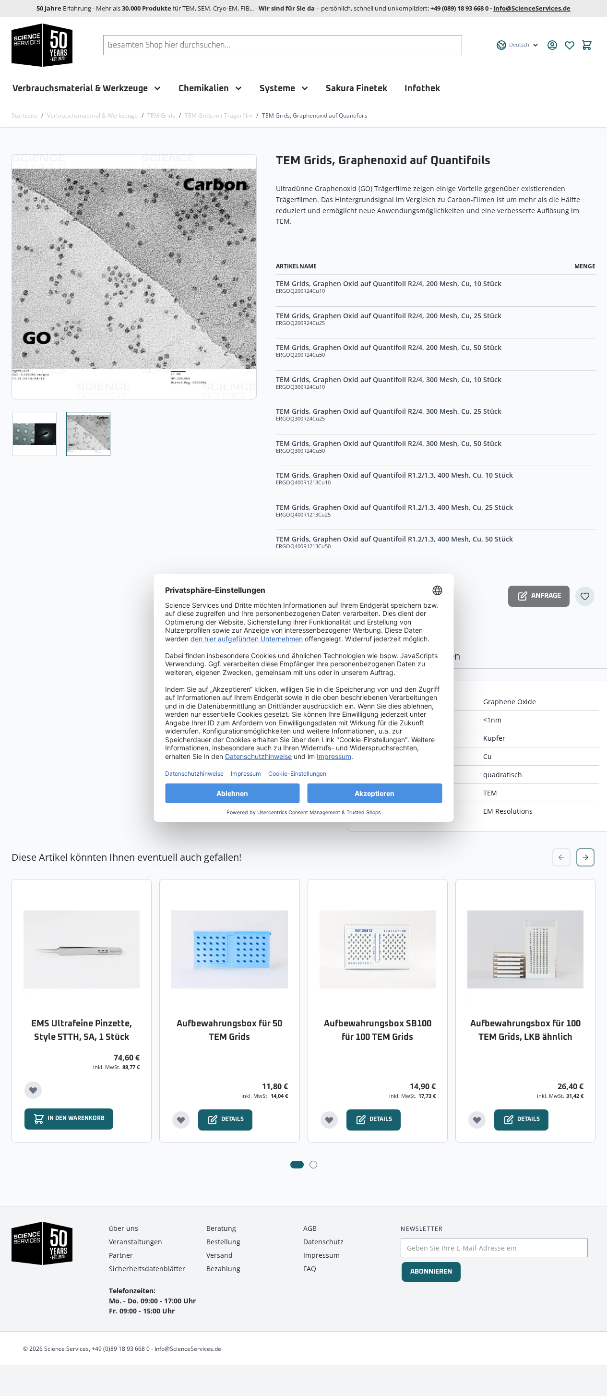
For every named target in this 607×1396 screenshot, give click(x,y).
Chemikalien (204, 88)
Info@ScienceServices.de (532, 8)
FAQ (309, 1268)
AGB (310, 1228)
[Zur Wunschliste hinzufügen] (585, 596)
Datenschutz (323, 1241)
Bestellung (223, 1241)
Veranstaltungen (135, 1241)
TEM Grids (161, 115)
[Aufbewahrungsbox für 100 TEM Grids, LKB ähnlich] (525, 949)
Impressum (321, 1255)
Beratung (221, 1228)
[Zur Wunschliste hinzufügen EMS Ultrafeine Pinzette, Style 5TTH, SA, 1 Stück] (33, 1090)
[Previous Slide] (561, 857)
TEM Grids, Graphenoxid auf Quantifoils (315, 115)
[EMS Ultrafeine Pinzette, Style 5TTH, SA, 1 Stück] (82, 949)
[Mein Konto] (552, 45)
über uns (123, 1228)
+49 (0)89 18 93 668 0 (121, 1349)
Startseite (24, 115)
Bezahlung (223, 1268)
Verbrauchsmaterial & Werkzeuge (80, 88)
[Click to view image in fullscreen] (135, 277)
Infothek (422, 88)
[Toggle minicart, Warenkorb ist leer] (587, 45)
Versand (219, 1255)
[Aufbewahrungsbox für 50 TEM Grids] (229, 949)
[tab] (297, 1164)
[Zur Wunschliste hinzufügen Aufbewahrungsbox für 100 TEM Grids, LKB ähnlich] (477, 1120)
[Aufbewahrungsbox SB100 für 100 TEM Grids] (378, 949)
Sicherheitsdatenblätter (147, 1268)
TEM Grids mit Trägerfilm (218, 115)
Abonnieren (431, 1271)
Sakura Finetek (356, 88)
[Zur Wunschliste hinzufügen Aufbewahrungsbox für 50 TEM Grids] (181, 1120)
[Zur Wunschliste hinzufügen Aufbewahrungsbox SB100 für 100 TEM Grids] (329, 1120)
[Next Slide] (585, 857)
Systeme (277, 88)
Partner (121, 1255)
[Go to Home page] (42, 45)
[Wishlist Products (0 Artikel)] (569, 45)
